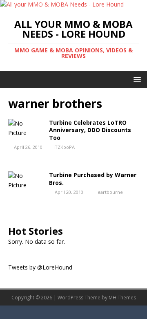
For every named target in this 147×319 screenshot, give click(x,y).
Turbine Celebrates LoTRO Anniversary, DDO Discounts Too (90, 130)
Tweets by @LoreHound (40, 267)
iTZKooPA (64, 147)
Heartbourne (108, 192)
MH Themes (122, 297)
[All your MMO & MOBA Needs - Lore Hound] (62, 4)
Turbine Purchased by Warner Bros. (92, 178)
